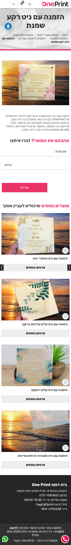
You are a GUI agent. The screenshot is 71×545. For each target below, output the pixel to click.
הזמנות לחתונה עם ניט (32, 38)
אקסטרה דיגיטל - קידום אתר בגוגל (35, 540)
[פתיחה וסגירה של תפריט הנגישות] (8, 26)
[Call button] (65, 539)
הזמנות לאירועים (23, 35)
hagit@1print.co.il (48, 504)
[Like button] (65, 250)
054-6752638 (51, 509)
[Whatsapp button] (5, 539)
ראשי (65, 35)
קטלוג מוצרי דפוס (47, 35)
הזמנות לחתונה (59, 38)
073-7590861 (49, 495)
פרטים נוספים (35, 267)
